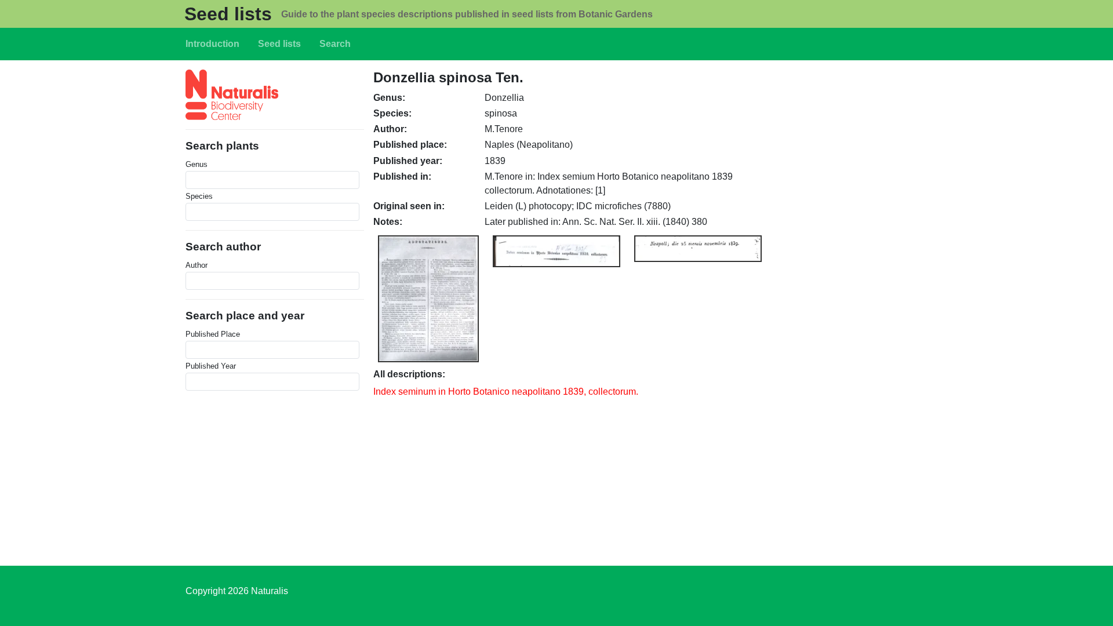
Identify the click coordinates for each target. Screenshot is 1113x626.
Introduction (212, 44)
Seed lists (228, 13)
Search (335, 44)
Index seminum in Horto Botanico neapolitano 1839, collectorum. (505, 391)
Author (197, 265)
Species (199, 196)
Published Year (211, 366)
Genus (197, 164)
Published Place (213, 334)
